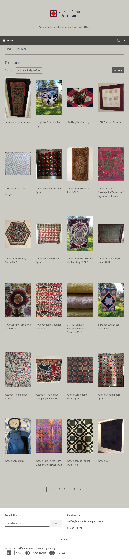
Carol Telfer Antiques (23, 548)
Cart (123, 40)
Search (63, 539)
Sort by (9, 70)
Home (8, 49)
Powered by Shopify (45, 548)
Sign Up (56, 523)
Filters (118, 70)
